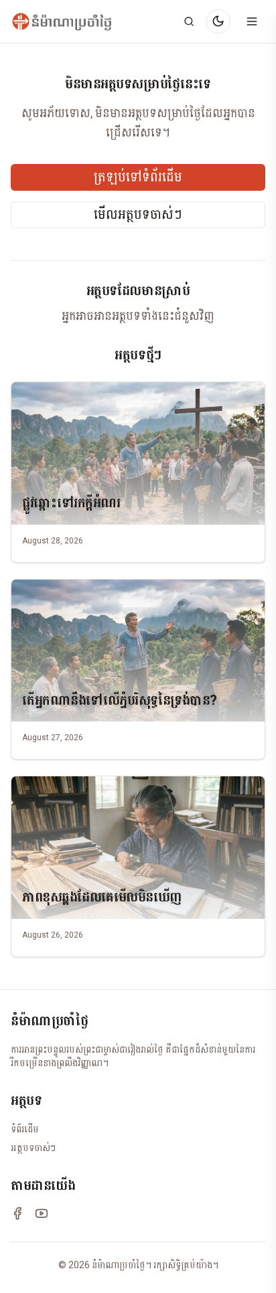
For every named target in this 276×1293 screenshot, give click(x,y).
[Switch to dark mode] (218, 21)
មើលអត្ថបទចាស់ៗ (138, 214)
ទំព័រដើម (25, 1129)
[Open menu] (251, 21)
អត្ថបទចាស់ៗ (33, 1147)
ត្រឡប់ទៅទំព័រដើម (138, 177)
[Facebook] (17, 1213)
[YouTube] (41, 1213)
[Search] (189, 21)
